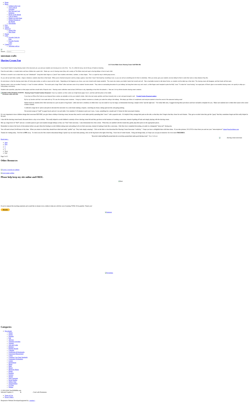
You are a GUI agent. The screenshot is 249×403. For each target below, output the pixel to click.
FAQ (6, 25)
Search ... (4, 51)
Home (6, 2)
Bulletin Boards (13, 348)
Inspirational (12, 362)
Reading (11, 373)
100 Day (11, 340)
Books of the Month (15, 14)
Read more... (5, 139)
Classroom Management (16, 354)
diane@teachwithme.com (231, 129)
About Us (8, 28)
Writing (11, 387)
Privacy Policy (9, 397)
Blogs (6, 4)
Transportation (13, 383)
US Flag (11, 385)
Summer (11, 336)
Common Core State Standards (18, 357)
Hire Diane (12, 32)
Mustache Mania (14, 369)
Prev (6, 144)
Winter (11, 333)
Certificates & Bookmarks (17, 352)
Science (11, 375)
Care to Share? (13, 16)
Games (11, 361)
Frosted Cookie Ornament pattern (146, 96)
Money (11, 368)
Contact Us (8, 44)
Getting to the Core (14, 6)
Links (6, 35)
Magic (10, 364)
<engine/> (32, 400)
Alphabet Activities (14, 341)
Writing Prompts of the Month (14, 20)
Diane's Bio (12, 30)
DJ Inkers (17, 392)
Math (10, 366)
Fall (10, 338)
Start (6, 142)
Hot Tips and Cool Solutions (14, 12)
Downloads (12, 23)
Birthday (11, 347)
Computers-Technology (16, 359)
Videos (7, 27)
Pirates (11, 371)
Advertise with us (14, 46)
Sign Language (13, 378)
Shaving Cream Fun (11, 60)
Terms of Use (9, 395)
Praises (7, 34)
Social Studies (13, 380)
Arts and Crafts (13, 345)
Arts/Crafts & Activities (13, 8)
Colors (11, 355)
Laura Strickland (27, 392)
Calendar (11, 350)
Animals (11, 343)
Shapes (11, 376)
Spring (11, 334)
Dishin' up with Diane (15, 18)
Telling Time (12, 382)
